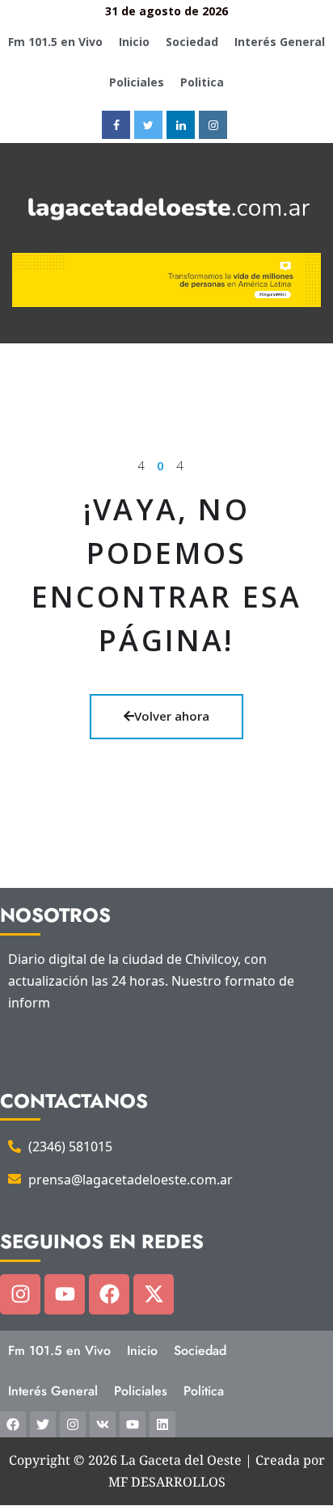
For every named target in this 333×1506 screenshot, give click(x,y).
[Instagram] (20, 1294)
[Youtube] (64, 1294)
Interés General (279, 41)
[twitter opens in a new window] (148, 125)
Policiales (136, 82)
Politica (202, 82)
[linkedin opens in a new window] (180, 125)
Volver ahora (171, 716)
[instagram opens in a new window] (213, 125)
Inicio (134, 41)
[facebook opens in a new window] (116, 125)
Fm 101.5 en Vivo (55, 41)
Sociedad (192, 41)
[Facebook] (109, 1294)
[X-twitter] (153, 1294)
